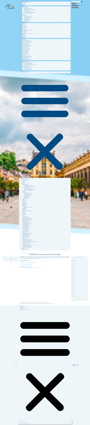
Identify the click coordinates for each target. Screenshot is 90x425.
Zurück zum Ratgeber (79, 298)
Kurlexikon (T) (73, 288)
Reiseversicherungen (27, 19)
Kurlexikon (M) (73, 277)
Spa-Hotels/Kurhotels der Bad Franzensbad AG (30, 64)
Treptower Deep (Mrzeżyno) (26, 59)
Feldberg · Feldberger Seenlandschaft (28, 33)
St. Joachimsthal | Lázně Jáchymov (27, 247)
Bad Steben (24, 205)
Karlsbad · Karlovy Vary (26, 66)
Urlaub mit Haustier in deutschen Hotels (29, 12)
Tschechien (23, 60)
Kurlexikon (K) (73, 274)
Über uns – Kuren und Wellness (27, 179)
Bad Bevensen (24, 23)
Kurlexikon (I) (73, 272)
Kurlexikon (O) (73, 280)
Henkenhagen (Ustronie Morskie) (27, 45)
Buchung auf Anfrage (27, 194)
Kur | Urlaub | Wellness (25, 1)
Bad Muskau (24, 26)
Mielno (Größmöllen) (25, 53)
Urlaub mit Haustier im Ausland (28, 13)
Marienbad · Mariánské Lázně (27, 65)
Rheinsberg (24, 37)
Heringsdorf (24, 35)
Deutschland (23, 22)
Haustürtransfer (25, 180)
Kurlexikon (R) (73, 285)
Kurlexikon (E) (73, 266)
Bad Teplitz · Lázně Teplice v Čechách (28, 67)
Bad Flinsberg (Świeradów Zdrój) (27, 218)
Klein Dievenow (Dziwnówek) (27, 48)
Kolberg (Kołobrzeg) (25, 49)
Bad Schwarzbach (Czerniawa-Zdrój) (28, 220)
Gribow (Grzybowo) (25, 221)
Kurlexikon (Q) (73, 283)
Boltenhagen (24, 32)
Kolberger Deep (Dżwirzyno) (26, 50)
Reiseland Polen (25, 39)
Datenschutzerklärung (23, 307)
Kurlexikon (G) (73, 269)
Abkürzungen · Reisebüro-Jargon (28, 11)
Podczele (24, 232)
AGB (20, 308)
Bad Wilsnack (24, 31)
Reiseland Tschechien (25, 61)
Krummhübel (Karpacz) (26, 51)
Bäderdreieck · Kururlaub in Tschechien (28, 62)
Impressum (21, 306)
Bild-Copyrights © (26, 20)
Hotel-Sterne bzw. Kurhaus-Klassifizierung (29, 9)
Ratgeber (23, 5)
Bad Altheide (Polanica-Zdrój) (27, 40)
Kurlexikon (24, 14)
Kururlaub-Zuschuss (25, 6)
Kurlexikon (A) (73, 260)
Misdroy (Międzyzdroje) (26, 54)
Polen (22, 38)
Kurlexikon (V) (73, 291)
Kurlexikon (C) (73, 263)
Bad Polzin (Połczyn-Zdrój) (26, 219)
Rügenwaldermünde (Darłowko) (27, 233)
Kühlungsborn (24, 36)
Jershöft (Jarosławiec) (26, 47)
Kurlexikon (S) (73, 286)
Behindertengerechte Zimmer (28, 8)
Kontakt (21, 305)
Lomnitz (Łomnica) (25, 52)
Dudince (24, 72)
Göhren (24, 34)
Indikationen (24, 253)
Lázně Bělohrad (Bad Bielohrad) (27, 246)
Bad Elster (24, 24)
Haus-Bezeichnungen (27, 10)
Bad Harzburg (24, 25)
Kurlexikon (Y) (73, 294)
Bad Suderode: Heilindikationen (28, 207)
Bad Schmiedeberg (25, 27)
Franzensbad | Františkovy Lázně (27, 63)
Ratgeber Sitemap (25, 21)
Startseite (21, 253)
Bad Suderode (25, 206)
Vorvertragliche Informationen (28, 193)
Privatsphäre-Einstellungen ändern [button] (24, 309)
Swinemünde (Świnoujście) (26, 58)
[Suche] (81, 1)
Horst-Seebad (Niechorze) (26, 46)
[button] (45, 126)
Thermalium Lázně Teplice (27, 245)
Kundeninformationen (27, 18)
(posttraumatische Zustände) (37, 267)
